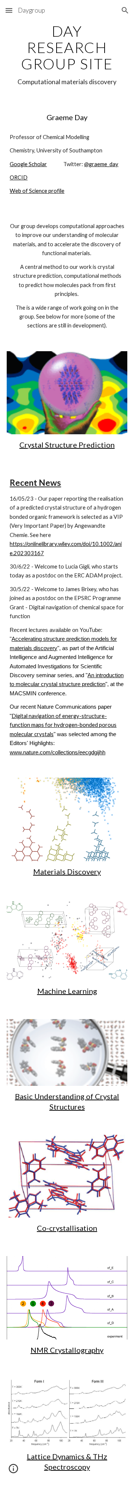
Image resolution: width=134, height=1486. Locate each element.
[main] (67, 54)
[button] (9, 10)
